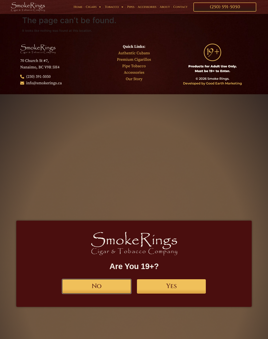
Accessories (147, 7)
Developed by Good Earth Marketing (212, 83)
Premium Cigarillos (134, 59)
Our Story (134, 79)
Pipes (130, 7)
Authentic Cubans (134, 53)
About (165, 7)
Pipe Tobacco (134, 66)
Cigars (91, 7)
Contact (180, 7)
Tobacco (112, 7)
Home (78, 7)
